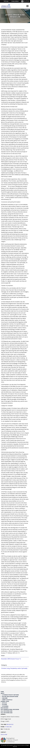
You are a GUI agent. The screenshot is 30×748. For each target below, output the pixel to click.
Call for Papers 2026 (6, 712)
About (2, 693)
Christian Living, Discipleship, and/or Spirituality (14, 668)
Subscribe (4, 698)
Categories (5, 706)
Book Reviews (4, 708)
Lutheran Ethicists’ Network (10, 695)
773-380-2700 (8, 726)
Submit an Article (7, 699)
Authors (4, 704)
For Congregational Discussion (10, 709)
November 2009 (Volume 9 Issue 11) (11, 659)
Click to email (4, 734)
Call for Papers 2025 (6, 711)
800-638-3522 (10, 724)
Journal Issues (5, 701)
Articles (4, 703)
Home (2, 691)
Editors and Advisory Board (10, 696)
